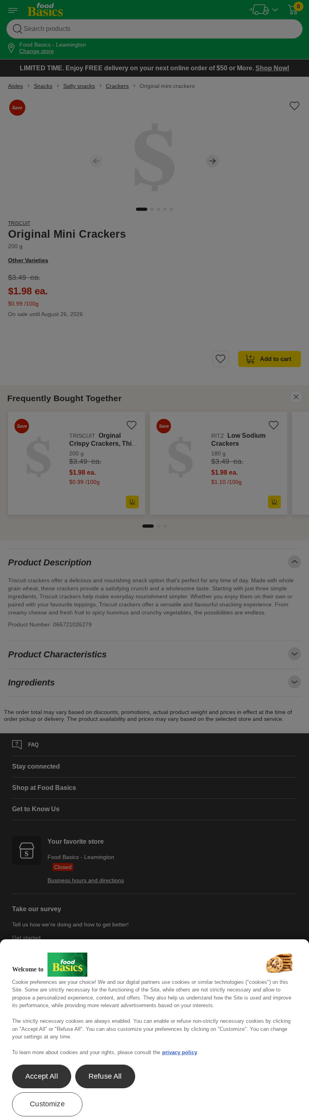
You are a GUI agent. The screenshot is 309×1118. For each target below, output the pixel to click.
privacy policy (179, 1052)
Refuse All (105, 1076)
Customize (47, 1104)
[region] (154, 1028)
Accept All (41, 1076)
